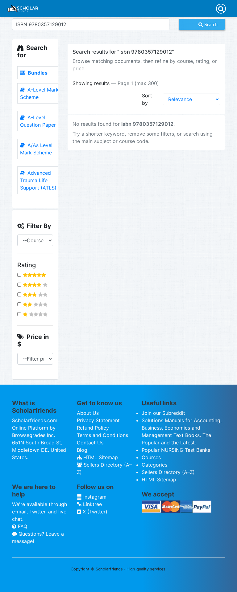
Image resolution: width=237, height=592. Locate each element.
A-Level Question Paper (38, 121)
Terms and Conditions (102, 435)
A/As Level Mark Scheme (36, 149)
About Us (88, 413)
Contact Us (90, 442)
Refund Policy (93, 428)
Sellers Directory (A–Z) (168, 472)
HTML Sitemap (100, 457)
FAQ (21, 526)
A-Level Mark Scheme (39, 93)
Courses (151, 457)
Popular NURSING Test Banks (176, 450)
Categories (154, 465)
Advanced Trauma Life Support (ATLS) (38, 180)
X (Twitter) (94, 511)
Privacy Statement (98, 420)
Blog (82, 450)
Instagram (94, 497)
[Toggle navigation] (221, 8)
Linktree (91, 504)
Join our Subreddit (163, 413)
